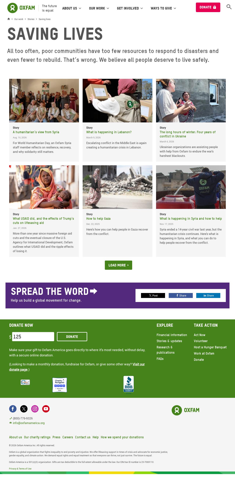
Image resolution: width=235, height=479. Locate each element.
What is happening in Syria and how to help (191, 218)
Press (56, 437)
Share (182, 295)
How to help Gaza (98, 218)
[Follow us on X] (24, 408)
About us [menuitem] (69, 8)
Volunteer (201, 341)
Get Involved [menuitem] (128, 8)
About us (15, 437)
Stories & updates (169, 341)
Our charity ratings (37, 437)
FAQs (160, 359)
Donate (206, 7)
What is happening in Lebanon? (108, 132)
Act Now (199, 335)
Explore (165, 325)
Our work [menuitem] (97, 8)
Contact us (83, 437)
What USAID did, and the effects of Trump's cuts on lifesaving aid (43, 221)
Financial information (172, 335)
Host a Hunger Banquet (210, 347)
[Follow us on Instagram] (35, 408)
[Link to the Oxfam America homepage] (19, 8)
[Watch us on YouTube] (46, 408)
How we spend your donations (122, 437)
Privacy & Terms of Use (20, 468)
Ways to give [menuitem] (161, 8)
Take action (206, 325)
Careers (67, 437)
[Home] (9, 19)
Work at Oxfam (204, 353)
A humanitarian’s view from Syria (36, 132)
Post (155, 295)
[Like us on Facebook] (13, 408)
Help (96, 437)
